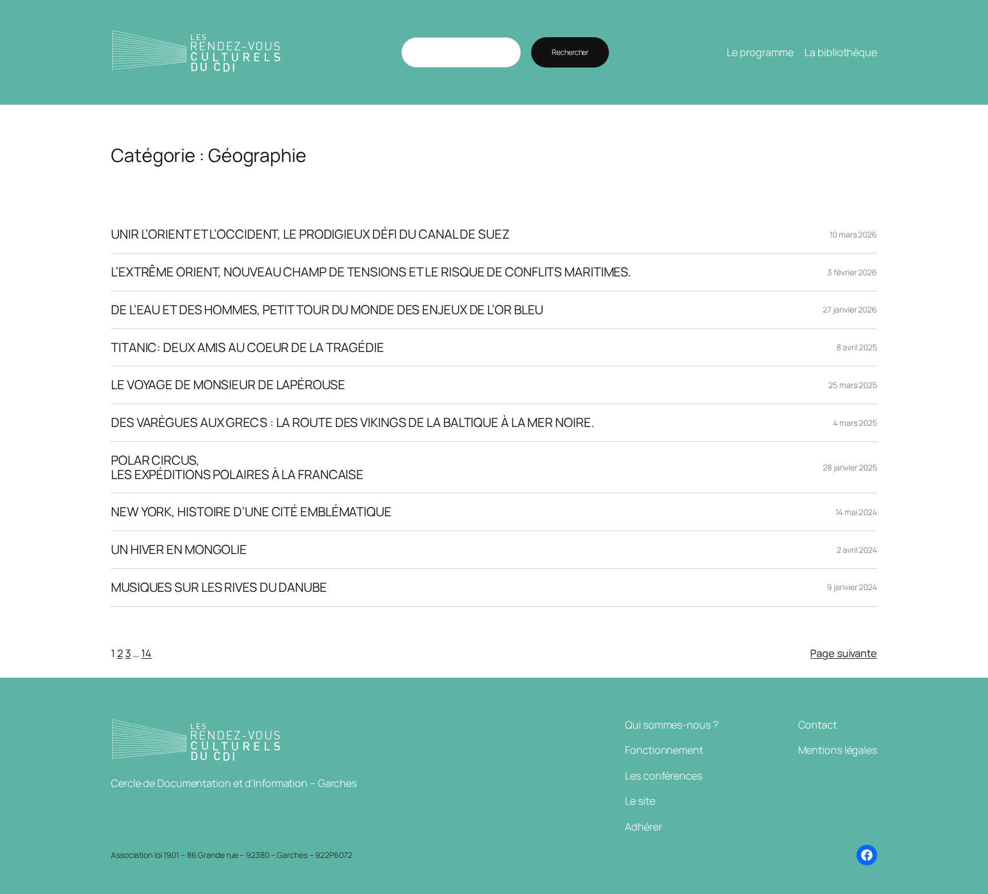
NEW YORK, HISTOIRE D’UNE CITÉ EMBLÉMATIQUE (251, 512)
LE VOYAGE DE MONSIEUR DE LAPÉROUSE (228, 385)
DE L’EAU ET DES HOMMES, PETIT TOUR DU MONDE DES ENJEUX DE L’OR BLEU (327, 310)
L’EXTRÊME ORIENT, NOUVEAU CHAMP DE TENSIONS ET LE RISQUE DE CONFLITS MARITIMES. (371, 272)
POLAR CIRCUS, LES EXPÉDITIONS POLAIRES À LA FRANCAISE (237, 467)
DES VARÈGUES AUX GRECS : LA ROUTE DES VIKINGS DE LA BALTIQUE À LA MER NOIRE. (352, 423)
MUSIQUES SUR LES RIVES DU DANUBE (219, 587)
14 (146, 653)
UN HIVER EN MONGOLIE (179, 550)
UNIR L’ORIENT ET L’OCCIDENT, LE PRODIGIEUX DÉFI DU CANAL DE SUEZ (310, 234)
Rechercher (570, 52)
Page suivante (843, 653)
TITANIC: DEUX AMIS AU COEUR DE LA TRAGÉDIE (247, 348)
